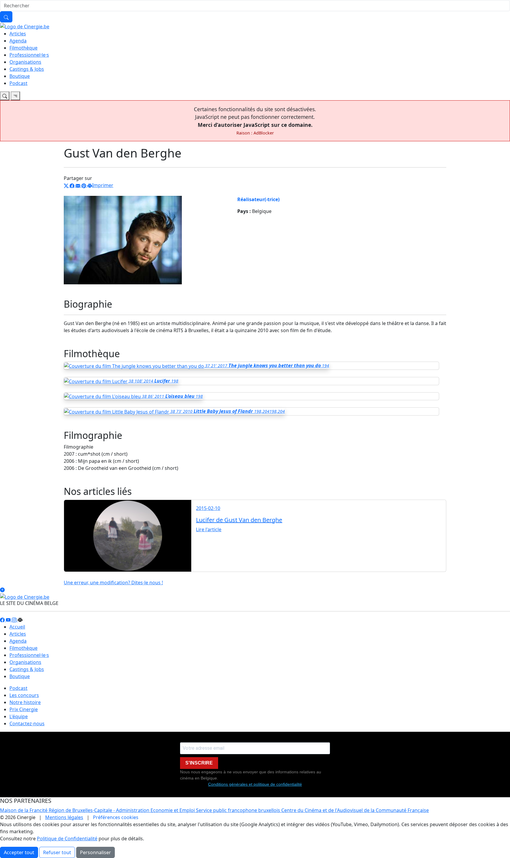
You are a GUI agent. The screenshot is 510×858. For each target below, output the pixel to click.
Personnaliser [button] (95, 852)
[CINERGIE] (24, 26)
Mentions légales (64, 817)
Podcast (18, 83)
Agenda (18, 40)
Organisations (25, 62)
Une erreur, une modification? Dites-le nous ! (113, 582)
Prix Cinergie (23, 709)
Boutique (19, 76)
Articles (17, 33)
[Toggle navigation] (4, 95)
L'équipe (18, 716)
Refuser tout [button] (57, 852)
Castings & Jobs (26, 69)
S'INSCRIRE (199, 762)
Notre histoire (25, 702)
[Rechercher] (6, 16)
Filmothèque (23, 48)
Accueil (17, 627)
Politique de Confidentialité (67, 838)
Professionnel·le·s (29, 55)
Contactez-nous (27, 723)
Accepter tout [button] (19, 852)
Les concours (24, 695)
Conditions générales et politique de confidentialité (255, 784)
